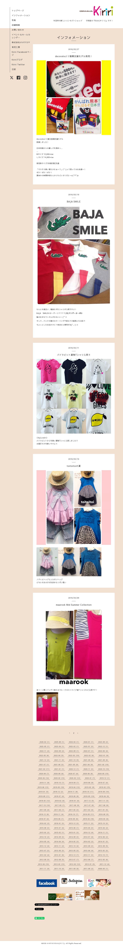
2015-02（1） (59, 832)
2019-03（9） (90, 787)
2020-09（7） (44, 774)
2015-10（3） (103, 823)
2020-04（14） (44, 778)
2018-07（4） (59, 796)
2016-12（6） (44, 814)
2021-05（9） (73, 765)
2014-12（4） (89, 832)
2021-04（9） (88, 765)
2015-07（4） (59, 828)
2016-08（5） (104, 814)
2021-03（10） (103, 765)
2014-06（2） (103, 837)
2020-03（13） (59, 778)
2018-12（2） (58, 792)
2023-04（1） (59, 746)
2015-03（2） (45, 832)
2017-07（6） (89, 805)
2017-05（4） (45, 810)
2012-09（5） (45, 860)
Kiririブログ (17, 59)
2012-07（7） (74, 860)
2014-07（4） (89, 837)
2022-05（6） (44, 755)
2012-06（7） (89, 860)
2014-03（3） (74, 841)
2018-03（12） (45, 801)
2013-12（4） (45, 846)
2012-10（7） (103, 855)
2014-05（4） (45, 841)
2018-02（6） (60, 801)
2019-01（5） (44, 792)
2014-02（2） (89, 841)
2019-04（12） (75, 787)
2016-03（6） (104, 819)
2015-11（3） (89, 823)
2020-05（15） (103, 774)
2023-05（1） (45, 746)
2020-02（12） (75, 778)
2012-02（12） (75, 864)
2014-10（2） (45, 837)
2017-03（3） (74, 810)
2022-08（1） (74, 751)
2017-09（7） (60, 805)
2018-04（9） (104, 796)
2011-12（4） (105, 864)
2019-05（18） (59, 787)
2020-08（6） (59, 774)
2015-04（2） (103, 828)
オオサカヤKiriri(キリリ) (56, 943)
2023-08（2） (103, 742)
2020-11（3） (89, 769)
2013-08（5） (103, 846)
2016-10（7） (73, 814)
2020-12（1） (74, 769)
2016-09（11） (89, 814)
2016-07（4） (44, 819)
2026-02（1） (45, 742)
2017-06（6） (104, 805)
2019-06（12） (43, 787)
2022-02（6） (89, 755)
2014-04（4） (59, 841)
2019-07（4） (103, 783)
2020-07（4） (73, 774)
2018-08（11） (44, 796)
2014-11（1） (103, 832)
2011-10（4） (59, 869)
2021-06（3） (59, 765)
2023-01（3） (89, 746)
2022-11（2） (45, 751)
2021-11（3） (59, 760)
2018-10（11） (88, 792)
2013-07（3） (45, 850)
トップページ (18, 10)
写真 (14, 20)
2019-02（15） (105, 787)
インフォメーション (21, 15)
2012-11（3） (89, 855)
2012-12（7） (74, 855)
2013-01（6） (59, 855)
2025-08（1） (59, 742)
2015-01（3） (74, 832)
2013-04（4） (89, 850)
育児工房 (16, 47)
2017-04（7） (59, 810)
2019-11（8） (45, 783)
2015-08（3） (45, 828)
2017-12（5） (89, 801)
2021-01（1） (59, 769)
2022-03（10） (74, 755)
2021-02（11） (44, 769)
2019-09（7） (74, 783)
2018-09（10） (104, 792)
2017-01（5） (103, 810)
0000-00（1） (103, 869)
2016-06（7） (59, 819)
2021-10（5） (74, 760)
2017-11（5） (104, 801)
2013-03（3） (103, 850)
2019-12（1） (105, 778)
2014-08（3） (74, 837)
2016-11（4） (59, 814)
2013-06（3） (59, 850)
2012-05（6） (103, 860)
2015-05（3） (89, 828)
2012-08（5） (59, 860)
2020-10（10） (104, 769)
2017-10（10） (45, 805)
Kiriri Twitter (18, 64)
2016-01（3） (59, 823)
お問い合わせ (18, 29)
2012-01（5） (90, 864)
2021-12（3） (45, 760)
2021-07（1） (44, 765)
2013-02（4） (45, 855)
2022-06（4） (103, 751)
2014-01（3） (103, 841)
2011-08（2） (89, 869)
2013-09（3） (89, 846)
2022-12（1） (103, 746)
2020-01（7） (90, 778)
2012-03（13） (59, 864)
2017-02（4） (89, 810)
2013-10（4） (74, 846)
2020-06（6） (88, 774)
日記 (14, 69)
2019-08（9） (89, 783)
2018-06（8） (74, 796)
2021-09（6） (89, 760)
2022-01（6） (104, 755)
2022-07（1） (89, 751)
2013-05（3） (74, 850)
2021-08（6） (103, 760)
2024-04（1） (74, 742)
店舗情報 (16, 25)
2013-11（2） (59, 846)
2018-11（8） (73, 792)
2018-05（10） (89, 796)
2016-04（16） (89, 819)
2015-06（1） (74, 828)
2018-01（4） (74, 801)
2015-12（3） (74, 823)
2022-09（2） (59, 751)
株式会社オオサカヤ (21, 42)
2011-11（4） (45, 869)
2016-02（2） (45, 823)
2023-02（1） (74, 746)
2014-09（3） (59, 837)
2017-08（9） (74, 805)
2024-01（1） (89, 742)
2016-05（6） (73, 819)
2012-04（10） (44, 864)
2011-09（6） (74, 869)
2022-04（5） (59, 755)
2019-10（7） (59, 783)
